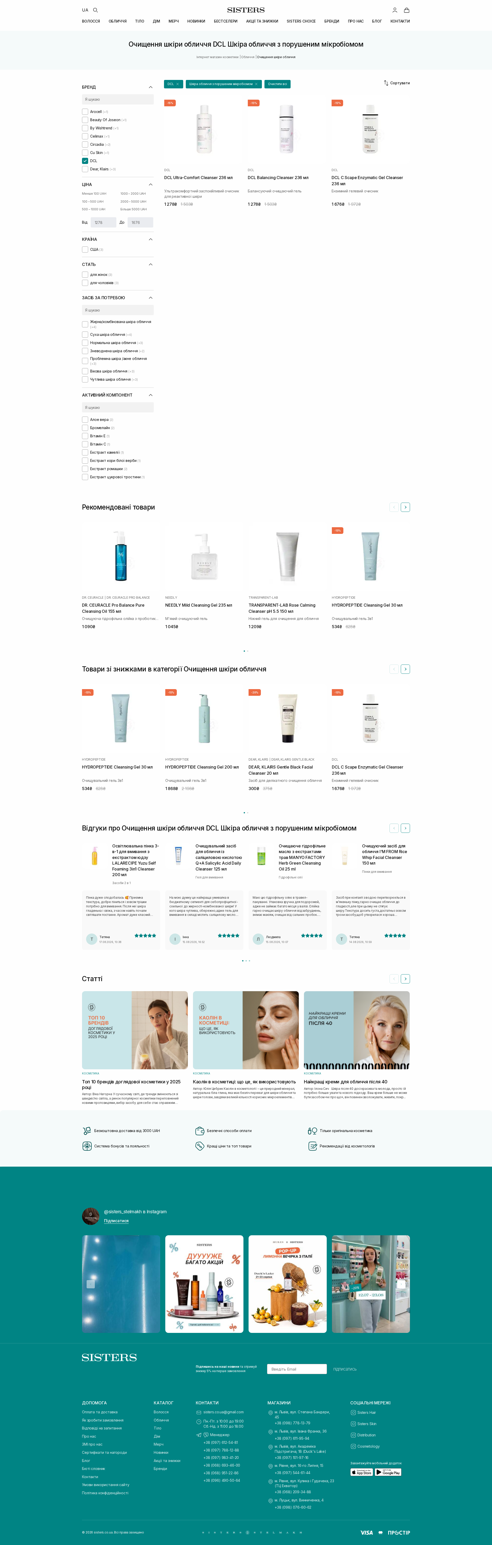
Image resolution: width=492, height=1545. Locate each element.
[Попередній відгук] (394, 828)
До (122, 222)
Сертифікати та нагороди (104, 1452)
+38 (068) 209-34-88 (293, 1492)
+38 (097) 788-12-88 (221, 1450)
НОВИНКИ (196, 21)
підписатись (345, 1369)
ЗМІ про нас (92, 1444)
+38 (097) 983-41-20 (221, 1457)
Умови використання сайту (105, 1484)
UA (85, 10)
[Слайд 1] (242, 960)
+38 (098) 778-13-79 (292, 1423)
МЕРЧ (174, 21)
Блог (86, 1460)
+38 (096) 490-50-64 (221, 1480)
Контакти (90, 1477)
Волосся (161, 1412)
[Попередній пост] (91, 1284)
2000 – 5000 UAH (133, 201)
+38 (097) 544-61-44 (292, 1472)
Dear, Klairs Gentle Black (292, 759)
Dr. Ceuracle (93, 597)
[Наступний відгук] (405, 828)
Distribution (366, 1435)
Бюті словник (93, 1468)
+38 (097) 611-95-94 (292, 1438)
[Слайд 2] (246, 960)
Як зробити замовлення (103, 1420)
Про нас (89, 1436)
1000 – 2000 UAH (133, 193)
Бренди (160, 1468)
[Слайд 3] (249, 960)
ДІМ (156, 21)
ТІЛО (139, 21)
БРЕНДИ (331, 21)
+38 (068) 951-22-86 (221, 1473)
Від (85, 222)
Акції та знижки (167, 1460)
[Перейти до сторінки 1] (244, 651)
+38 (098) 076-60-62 (293, 1507)
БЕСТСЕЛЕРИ (226, 21)
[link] (406, 10)
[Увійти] (395, 10)
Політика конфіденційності (105, 1493)
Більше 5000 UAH (133, 209)
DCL (167, 170)
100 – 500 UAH (92, 201)
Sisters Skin (366, 1424)
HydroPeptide (343, 597)
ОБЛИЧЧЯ (118, 21)
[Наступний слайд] (405, 507)
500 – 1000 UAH (93, 209)
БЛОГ (377, 21)
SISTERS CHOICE (301, 21)
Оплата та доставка (99, 1412)
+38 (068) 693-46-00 (221, 1465)
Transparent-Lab (263, 597)
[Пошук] (95, 10)
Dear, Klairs (258, 759)
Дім (157, 1436)
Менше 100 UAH (94, 193)
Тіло (157, 1428)
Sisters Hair (366, 1412)
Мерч (158, 1444)
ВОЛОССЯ (91, 21)
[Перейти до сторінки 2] (247, 651)
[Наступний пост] (401, 1284)
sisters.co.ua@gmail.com (223, 1412)
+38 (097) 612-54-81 (220, 1442)
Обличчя (161, 1420)
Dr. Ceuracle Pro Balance (128, 597)
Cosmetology (368, 1446)
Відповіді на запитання (102, 1428)
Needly (171, 597)
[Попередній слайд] (394, 507)
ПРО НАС (356, 21)
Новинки (161, 1452)
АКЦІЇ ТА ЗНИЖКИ (262, 21)
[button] (173, 84)
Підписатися (116, 1220)
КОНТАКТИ (400, 21)
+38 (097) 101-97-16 (292, 1457)
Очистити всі (277, 84)
